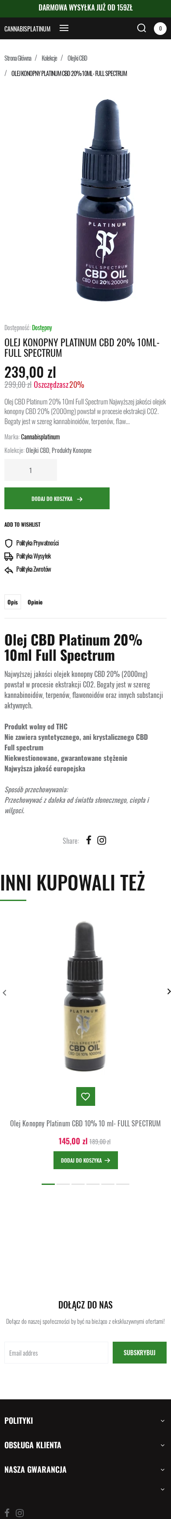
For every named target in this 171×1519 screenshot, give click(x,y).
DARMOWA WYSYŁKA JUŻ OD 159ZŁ (86, 7)
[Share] (88, 839)
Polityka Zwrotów (33, 568)
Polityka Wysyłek (32, 555)
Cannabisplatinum (27, 28)
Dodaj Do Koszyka (53, 498)
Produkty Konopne (72, 450)
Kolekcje (49, 57)
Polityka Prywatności (36, 542)
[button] (48, 1184)
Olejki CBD (77, 57)
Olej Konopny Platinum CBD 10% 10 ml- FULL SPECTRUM (85, 1123)
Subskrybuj (140, 1352)
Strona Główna (17, 57)
